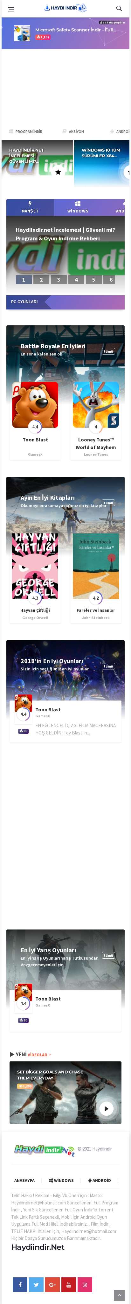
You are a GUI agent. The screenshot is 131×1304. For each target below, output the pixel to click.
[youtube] (68, 1284)
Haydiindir (102, 1149)
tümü (108, 351)
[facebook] (20, 1284)
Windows (63, 1180)
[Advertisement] (65, 86)
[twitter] (36, 1284)
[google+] (52, 1284)
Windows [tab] (78, 211)
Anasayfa (24, 1180)
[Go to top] (119, 1295)
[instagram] (85, 1284)
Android (101, 1180)
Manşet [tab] (30, 211)
